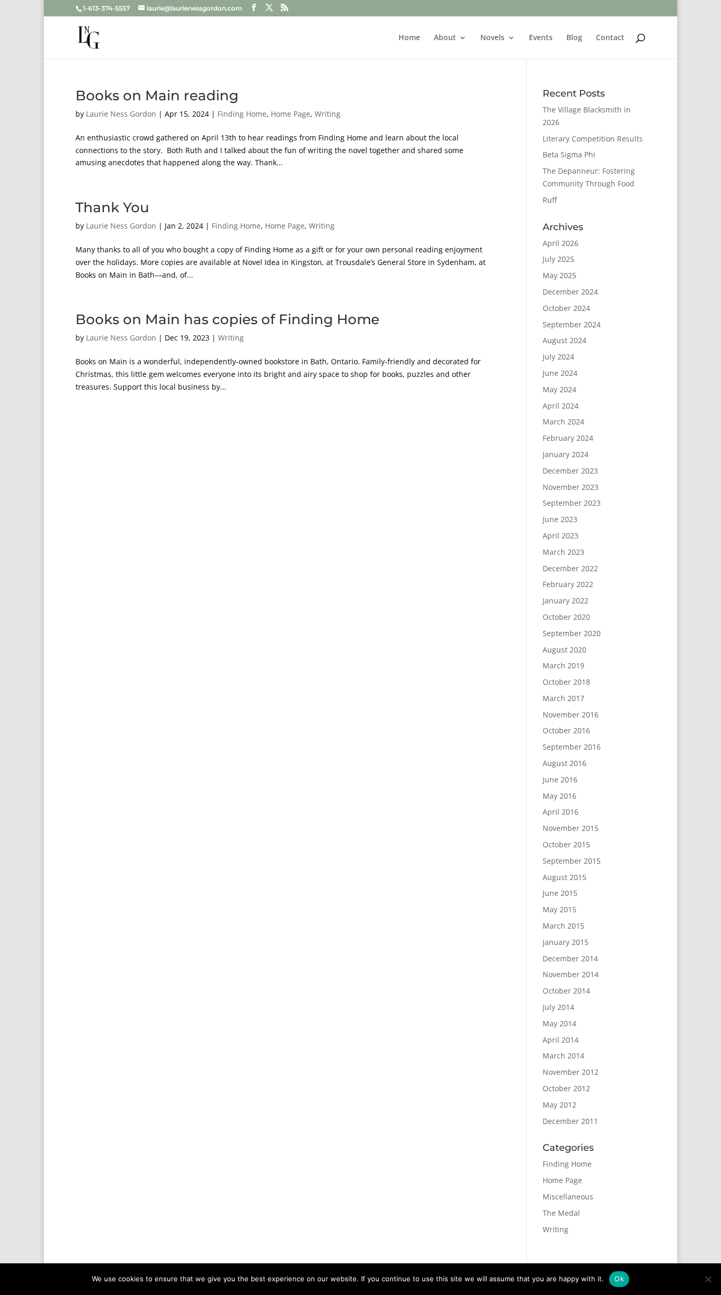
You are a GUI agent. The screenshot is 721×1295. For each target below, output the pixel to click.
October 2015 (566, 844)
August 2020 (564, 650)
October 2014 (566, 991)
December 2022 (570, 568)
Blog (574, 38)
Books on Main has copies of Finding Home (227, 319)
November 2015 (571, 828)
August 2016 (564, 763)
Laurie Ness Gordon (121, 114)
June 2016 (560, 779)
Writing (327, 114)
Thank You (112, 207)
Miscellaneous (568, 1197)
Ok (619, 1278)
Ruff (550, 200)
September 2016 (572, 747)
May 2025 (559, 275)
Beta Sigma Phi (569, 154)
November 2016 (571, 715)
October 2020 (566, 617)
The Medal (561, 1213)
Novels (492, 38)
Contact (610, 38)
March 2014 (563, 1056)
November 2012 (571, 1072)
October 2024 (566, 308)
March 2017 (563, 698)
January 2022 (566, 600)
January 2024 (566, 454)
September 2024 (572, 324)
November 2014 (571, 974)
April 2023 (560, 536)
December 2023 (570, 471)
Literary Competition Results (593, 139)
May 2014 (559, 1023)
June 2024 (560, 373)
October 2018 (566, 682)
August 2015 (564, 877)
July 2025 (558, 259)
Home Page (290, 114)
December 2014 (570, 958)
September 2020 (572, 633)
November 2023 (571, 487)
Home (409, 38)
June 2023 (560, 519)
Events (541, 38)
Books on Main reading (157, 95)
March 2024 (563, 422)
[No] (708, 1279)
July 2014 (558, 1007)
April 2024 (560, 406)
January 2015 (566, 942)
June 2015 (560, 893)
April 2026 (560, 243)
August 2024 (564, 340)
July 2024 (558, 357)
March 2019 (563, 665)
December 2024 (570, 292)
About (445, 38)
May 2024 (559, 389)
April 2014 (560, 1040)
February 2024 (568, 438)
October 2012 (566, 1088)
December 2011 (570, 1121)
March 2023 (563, 552)
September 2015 (572, 861)
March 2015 (563, 926)
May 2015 (559, 909)
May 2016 (559, 796)
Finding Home (242, 114)
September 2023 (572, 503)
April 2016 (560, 812)
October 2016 (566, 730)
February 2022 (568, 584)
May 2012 (559, 1105)
